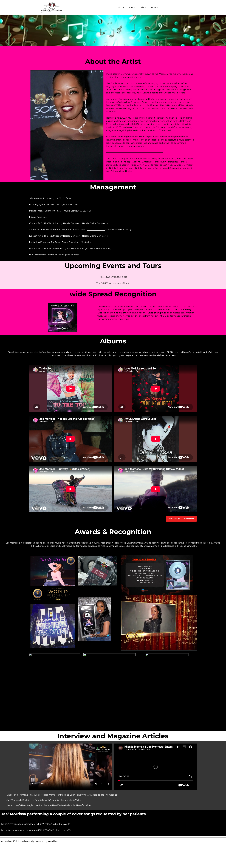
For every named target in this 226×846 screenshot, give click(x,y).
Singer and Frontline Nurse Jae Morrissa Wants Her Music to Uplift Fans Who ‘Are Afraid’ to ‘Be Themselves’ (62, 795)
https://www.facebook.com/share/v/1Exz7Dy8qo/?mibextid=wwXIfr (35, 824)
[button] (181, 519)
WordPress (53, 841)
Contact (154, 7)
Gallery (142, 7)
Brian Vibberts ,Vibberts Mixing (64, 217)
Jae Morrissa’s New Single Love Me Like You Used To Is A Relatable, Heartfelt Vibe (49, 805)
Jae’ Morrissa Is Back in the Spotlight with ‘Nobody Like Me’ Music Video (44, 800)
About (131, 7)
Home (121, 7)
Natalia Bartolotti (96, 229)
